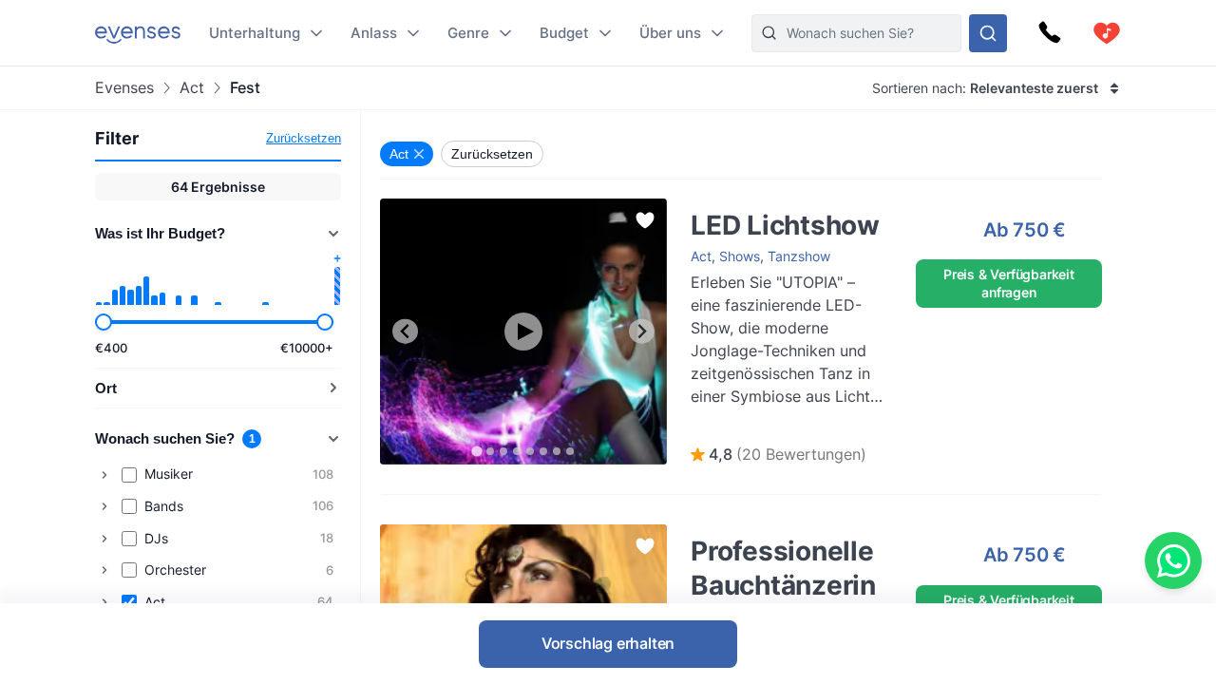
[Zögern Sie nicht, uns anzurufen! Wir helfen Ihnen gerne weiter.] (1050, 33)
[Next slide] (642, 331)
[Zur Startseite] (137, 33)
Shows (739, 256)
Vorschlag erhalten (608, 643)
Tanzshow (799, 256)
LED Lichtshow (717, 208)
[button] (778, 455)
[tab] (476, 451)
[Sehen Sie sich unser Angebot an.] (988, 33)
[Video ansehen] (523, 332)
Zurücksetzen (303, 138)
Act (192, 88)
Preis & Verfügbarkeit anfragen (1008, 282)
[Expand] (104, 475)
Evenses (124, 88)
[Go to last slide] (405, 331)
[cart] (1106, 33)
